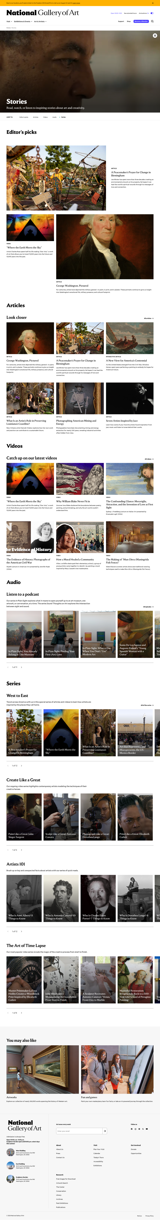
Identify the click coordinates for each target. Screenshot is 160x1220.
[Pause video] (155, 35)
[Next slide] (21, 667)
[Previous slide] (7, 667)
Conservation (61, 1191)
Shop (129, 21)
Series (63, 117)
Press (58, 1153)
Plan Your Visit (99, 1149)
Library (58, 1195)
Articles (35, 117)
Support (121, 21)
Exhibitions (98, 1165)
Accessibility (98, 1161)
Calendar (97, 1153)
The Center (60, 1187)
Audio (54, 117)
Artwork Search (62, 1183)
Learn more (76, 3)
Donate (133, 1149)
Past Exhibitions (62, 1203)
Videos (45, 117)
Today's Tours (99, 1157)
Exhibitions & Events (22, 21)
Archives (59, 1199)
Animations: (144, 13)
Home (8, 28)
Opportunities (136, 1153)
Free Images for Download (65, 1179)
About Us (59, 1149)
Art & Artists (39, 21)
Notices (139, 1216)
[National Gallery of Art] (24, 1125)
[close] (153, 3)
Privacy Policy (150, 1216)
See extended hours (130, 13)
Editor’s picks (24, 117)
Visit (8, 21)
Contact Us (60, 1157)
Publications (60, 1207)
